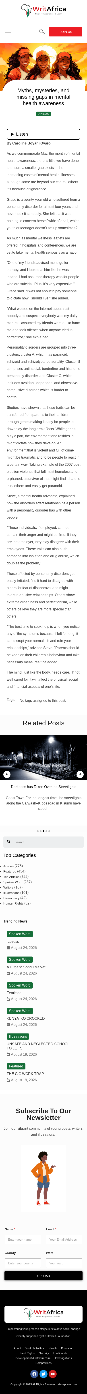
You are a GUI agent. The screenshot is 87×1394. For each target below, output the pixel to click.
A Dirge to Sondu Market (26, 967)
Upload (43, 1276)
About (17, 1348)
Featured (9, 871)
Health (53, 1348)
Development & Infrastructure (33, 1358)
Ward (50, 1253)
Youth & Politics (34, 1348)
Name (10, 1229)
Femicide (14, 993)
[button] (42, 31)
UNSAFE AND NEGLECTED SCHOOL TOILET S (38, 1046)
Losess (13, 941)
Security (44, 1353)
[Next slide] (80, 774)
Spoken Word (13, 882)
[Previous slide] (6, 774)
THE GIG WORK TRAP (25, 1074)
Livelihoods (60, 1353)
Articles (43, 114)
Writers (8, 887)
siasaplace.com (67, 1384)
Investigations (63, 1358)
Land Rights (27, 1353)
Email (51, 1229)
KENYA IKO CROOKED (26, 1018)
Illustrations (11, 893)
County (10, 1253)
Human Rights (13, 903)
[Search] (8, 842)
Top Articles (11, 877)
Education (67, 1348)
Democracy (11, 898)
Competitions (43, 1363)
